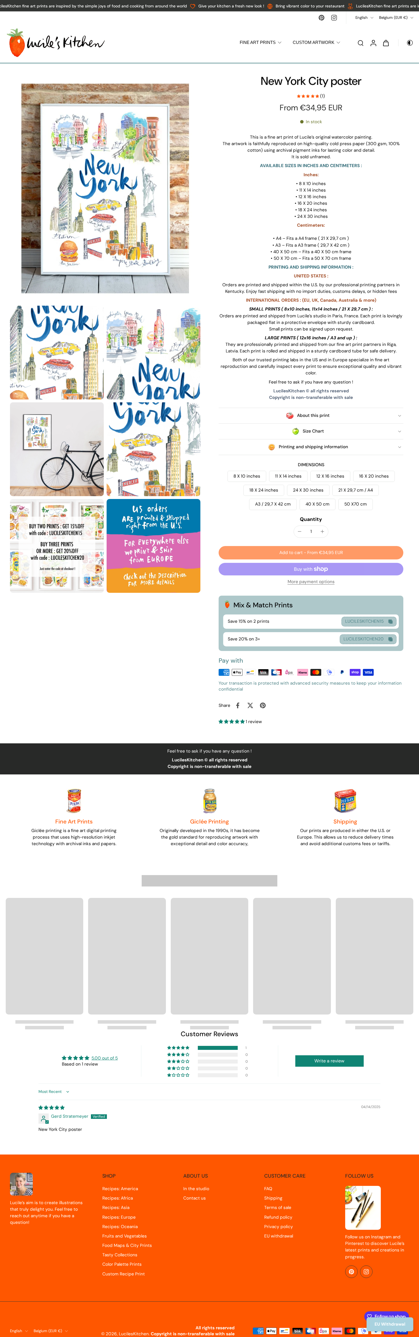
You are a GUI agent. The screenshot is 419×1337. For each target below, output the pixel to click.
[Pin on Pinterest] (263, 705)
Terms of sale (277, 1207)
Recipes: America (120, 1189)
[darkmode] (405, 42)
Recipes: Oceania (120, 1227)
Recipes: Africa (117, 1198)
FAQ (268, 1189)
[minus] (299, 531)
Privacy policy (278, 1227)
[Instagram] (334, 17)
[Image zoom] (105, 188)
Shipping (273, 1198)
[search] (360, 42)
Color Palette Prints (122, 1264)
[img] (51, 1108)
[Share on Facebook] (237, 705)
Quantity (311, 519)
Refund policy (278, 1217)
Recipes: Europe (119, 1217)
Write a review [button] (329, 1061)
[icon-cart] (385, 42)
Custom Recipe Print (123, 1274)
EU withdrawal (278, 1236)
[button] (311, 552)
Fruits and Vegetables (124, 1236)
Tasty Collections (119, 1255)
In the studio (196, 1189)
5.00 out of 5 (104, 1058)
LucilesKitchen (134, 1334)
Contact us (194, 1198)
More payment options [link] (311, 582)
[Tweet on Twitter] (250, 705)
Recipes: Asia (115, 1207)
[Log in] (373, 42)
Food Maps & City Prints (127, 1245)
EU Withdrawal (390, 1324)
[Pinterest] (321, 17)
